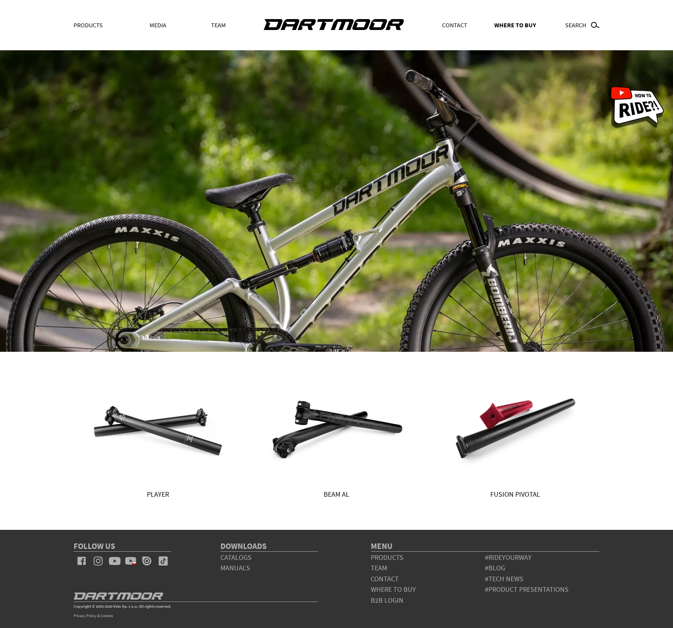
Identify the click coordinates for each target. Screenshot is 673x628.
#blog (495, 567)
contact (385, 578)
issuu (147, 561)
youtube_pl (131, 561)
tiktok (163, 561)
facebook (82, 561)
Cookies (106, 615)
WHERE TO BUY (515, 25)
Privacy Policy (85, 615)
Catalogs (236, 557)
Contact (454, 25)
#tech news (504, 578)
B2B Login (387, 600)
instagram (98, 561)
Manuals (235, 567)
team (379, 567)
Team (218, 25)
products (387, 557)
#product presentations (527, 589)
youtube (114, 561)
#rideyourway (508, 557)
